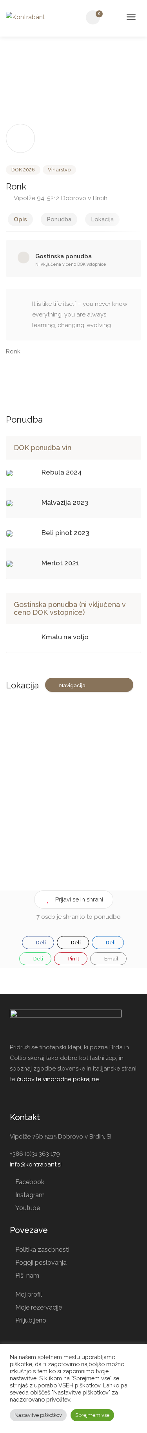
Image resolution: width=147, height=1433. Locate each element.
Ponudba (59, 219)
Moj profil (28, 1294)
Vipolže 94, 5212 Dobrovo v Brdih (60, 198)
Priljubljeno (30, 1320)
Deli (40, 943)
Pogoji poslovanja (41, 1262)
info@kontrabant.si (36, 1164)
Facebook (29, 1182)
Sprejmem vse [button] (92, 1415)
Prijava (113, 17)
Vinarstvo (59, 170)
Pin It (73, 959)
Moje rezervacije (38, 1307)
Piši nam (27, 1275)
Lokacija (102, 219)
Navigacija (72, 685)
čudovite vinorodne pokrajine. (58, 1079)
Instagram (30, 1195)
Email (110, 959)
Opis (20, 219)
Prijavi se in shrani (79, 899)
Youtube (27, 1208)
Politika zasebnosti (42, 1249)
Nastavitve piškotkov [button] (38, 1415)
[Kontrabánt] (25, 16)
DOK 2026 (23, 170)
